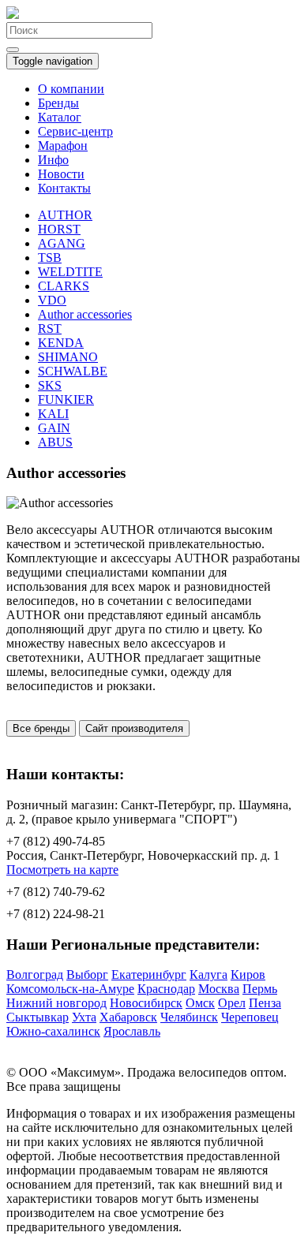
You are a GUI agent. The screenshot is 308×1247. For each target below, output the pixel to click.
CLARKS (63, 286)
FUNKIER (66, 399)
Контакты (64, 188)
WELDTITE (70, 271)
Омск (200, 1003)
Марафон (63, 145)
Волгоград (34, 974)
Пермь (259, 988)
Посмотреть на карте (62, 869)
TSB (50, 257)
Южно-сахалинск (53, 1031)
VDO (52, 300)
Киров (248, 974)
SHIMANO (68, 357)
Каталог (59, 117)
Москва (218, 988)
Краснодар (166, 988)
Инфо (53, 159)
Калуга (208, 974)
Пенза (265, 1003)
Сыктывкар (37, 1017)
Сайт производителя (134, 728)
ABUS (55, 442)
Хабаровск (128, 1017)
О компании (71, 88)
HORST (59, 229)
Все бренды (41, 728)
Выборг (87, 974)
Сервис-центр (75, 131)
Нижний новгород (56, 1003)
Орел (232, 1003)
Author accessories (85, 314)
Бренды (58, 103)
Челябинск (189, 1017)
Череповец (250, 1017)
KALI (53, 413)
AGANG (61, 243)
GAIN (54, 428)
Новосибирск (146, 1003)
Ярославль (131, 1031)
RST (50, 328)
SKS (50, 385)
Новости (61, 174)
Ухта (84, 1017)
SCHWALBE (72, 371)
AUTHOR (65, 215)
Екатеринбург (148, 974)
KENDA (61, 342)
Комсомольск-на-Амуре (70, 988)
